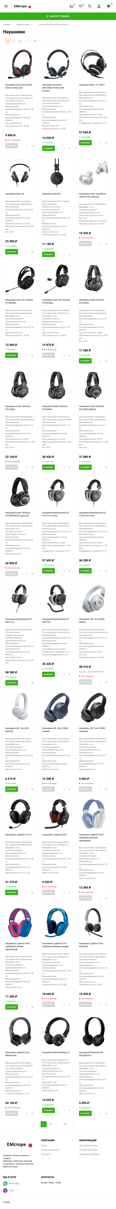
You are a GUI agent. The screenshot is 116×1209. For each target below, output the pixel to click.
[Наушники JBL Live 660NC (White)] (93, 598)
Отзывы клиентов (50, 1150)
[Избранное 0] (80, 6)
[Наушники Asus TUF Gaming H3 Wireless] (56, 279)
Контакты (46, 1154)
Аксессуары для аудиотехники (53, 24)
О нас (44, 1145)
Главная (6, 24)
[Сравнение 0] (71, 6)
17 (65, 1124)
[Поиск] (89, 6)
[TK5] (20, 1145)
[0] (108, 6)
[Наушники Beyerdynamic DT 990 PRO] (56, 598)
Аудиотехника (22, 24)
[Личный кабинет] (98, 6)
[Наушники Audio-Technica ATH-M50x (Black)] (93, 385)
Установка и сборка (89, 1154)
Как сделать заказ (88, 1145)
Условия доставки (88, 1150)
